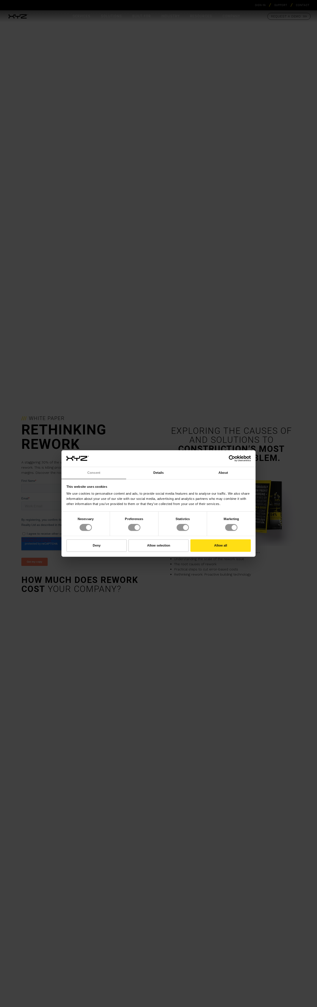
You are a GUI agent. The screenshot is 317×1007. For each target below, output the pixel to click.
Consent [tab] (93, 472)
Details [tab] (158, 472)
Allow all (220, 545)
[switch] (134, 527)
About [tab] (223, 472)
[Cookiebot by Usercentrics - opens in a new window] (232, 458)
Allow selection (158, 545)
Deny (96, 545)
